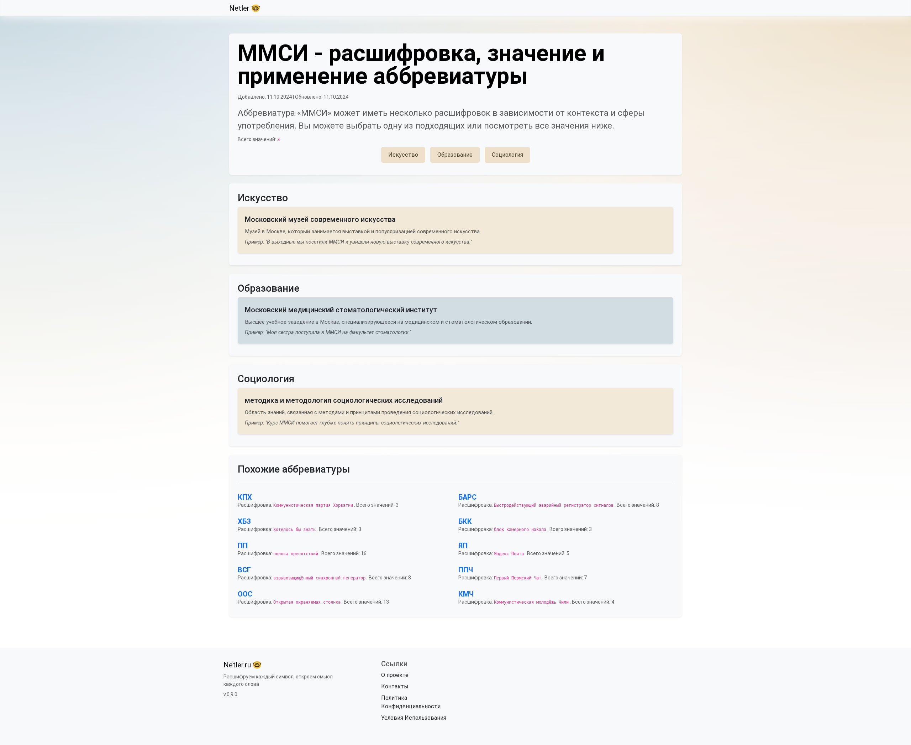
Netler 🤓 (244, 8)
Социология (507, 154)
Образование (455, 154)
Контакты (395, 686)
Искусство (403, 154)
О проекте (395, 675)
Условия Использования (413, 717)
